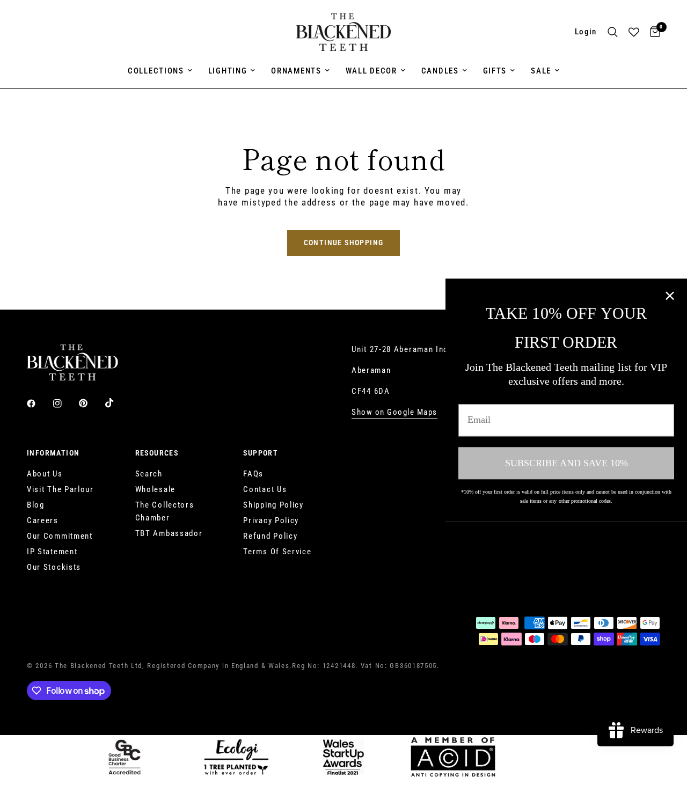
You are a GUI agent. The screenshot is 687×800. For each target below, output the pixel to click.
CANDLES (440, 71)
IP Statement (52, 551)
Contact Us (265, 489)
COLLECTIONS (156, 71)
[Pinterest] (91, 403)
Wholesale (155, 489)
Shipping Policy (273, 505)
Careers (43, 520)
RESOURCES (157, 453)
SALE (541, 71)
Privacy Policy (271, 520)
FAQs (253, 474)
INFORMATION (53, 453)
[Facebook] (38, 403)
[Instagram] (65, 403)
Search (149, 474)
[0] (652, 32)
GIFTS (495, 71)
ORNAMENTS (296, 71)
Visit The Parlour (60, 489)
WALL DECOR (371, 71)
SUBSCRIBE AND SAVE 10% (566, 462)
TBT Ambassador (169, 533)
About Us (45, 474)
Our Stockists (54, 567)
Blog (36, 505)
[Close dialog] (669, 295)
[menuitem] (160, 71)
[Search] (612, 32)
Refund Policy (270, 536)
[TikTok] (117, 403)
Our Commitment (60, 536)
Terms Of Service (277, 551)
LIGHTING (227, 71)
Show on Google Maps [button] (394, 412)
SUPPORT (260, 453)
